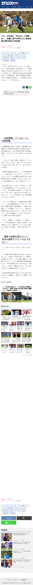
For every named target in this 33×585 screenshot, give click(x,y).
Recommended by (25, 354)
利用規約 (23, 580)
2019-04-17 (10, 46)
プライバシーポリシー (13, 580)
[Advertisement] (16, 115)
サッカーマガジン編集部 (14, 48)
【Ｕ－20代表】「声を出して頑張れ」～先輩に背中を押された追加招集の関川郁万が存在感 (16, 38)
